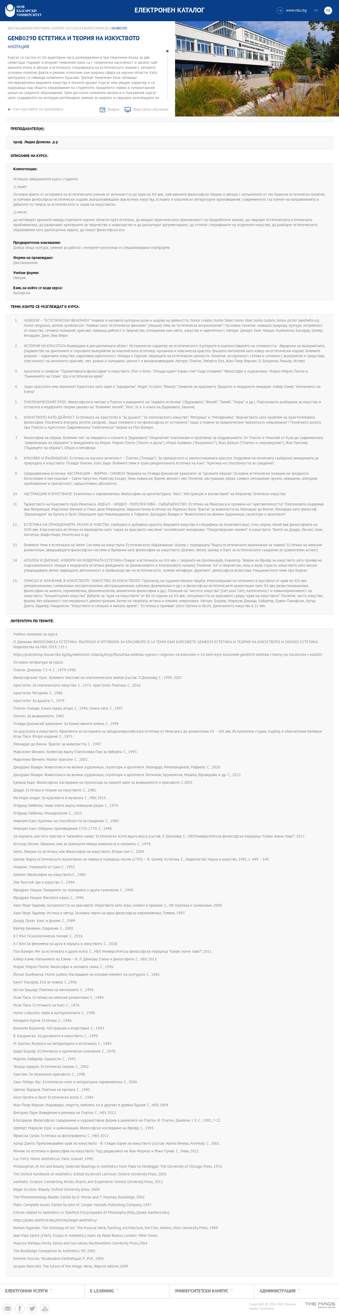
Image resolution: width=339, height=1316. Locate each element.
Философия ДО (96, 28)
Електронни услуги (26, 1291)
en (316, 10)
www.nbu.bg (292, 10)
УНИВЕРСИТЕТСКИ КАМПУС (201, 1291)
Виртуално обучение (150, 109)
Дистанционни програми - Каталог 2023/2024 (44, 28)
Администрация (278, 1291)
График (113, 109)
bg (328, 10)
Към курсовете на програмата (38, 109)
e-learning (102, 1291)
